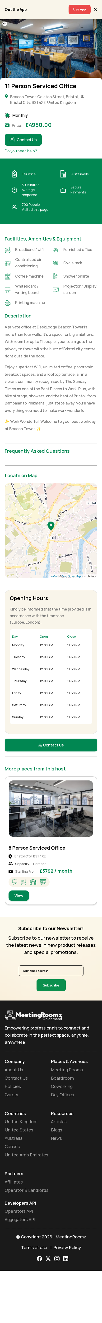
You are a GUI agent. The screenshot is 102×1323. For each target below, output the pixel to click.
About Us (14, 1070)
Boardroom (62, 1078)
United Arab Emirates (26, 1155)
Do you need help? (21, 151)
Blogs (56, 1130)
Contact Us (27, 139)
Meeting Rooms (67, 1070)
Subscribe (51, 985)
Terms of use (34, 1247)
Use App (79, 9)
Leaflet (54, 576)
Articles (59, 1121)
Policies (13, 1086)
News (56, 1138)
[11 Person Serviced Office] (51, 526)
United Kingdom (21, 1121)
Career (12, 1094)
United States (19, 1130)
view (18, 895)
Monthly (20, 115)
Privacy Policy (67, 1247)
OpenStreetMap (71, 576)
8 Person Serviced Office (37, 848)
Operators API (19, 1211)
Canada (12, 1146)
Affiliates (14, 1182)
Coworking (62, 1086)
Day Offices (62, 1094)
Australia (14, 1138)
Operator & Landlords (26, 1190)
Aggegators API (20, 1219)
